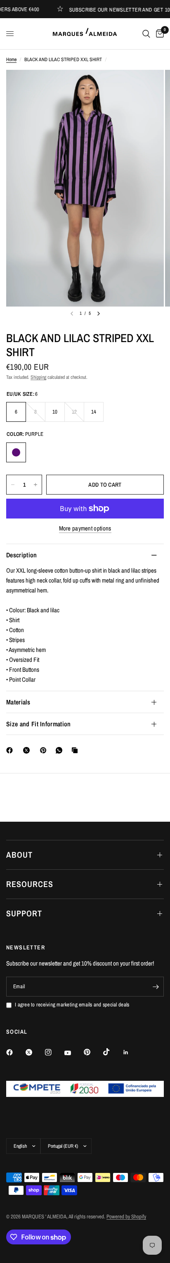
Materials (18, 701)
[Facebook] (11, 750)
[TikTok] (112, 1052)
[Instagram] (54, 1052)
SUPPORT (24, 913)
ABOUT (19, 854)
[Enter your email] (155, 987)
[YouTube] (73, 1053)
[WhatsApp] (61, 750)
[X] (28, 750)
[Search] (146, 33)
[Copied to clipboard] (76, 750)
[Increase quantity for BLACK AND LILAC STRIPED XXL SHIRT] (35, 484)
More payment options (85, 528)
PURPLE (16, 452)
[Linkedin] (132, 1052)
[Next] (99, 314)
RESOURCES (29, 884)
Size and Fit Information (38, 723)
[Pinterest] (45, 750)
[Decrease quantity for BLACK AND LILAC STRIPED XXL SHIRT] (13, 484)
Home (11, 59)
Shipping (38, 377)
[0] (158, 33)
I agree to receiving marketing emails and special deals (72, 1004)
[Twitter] (35, 1052)
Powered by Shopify (126, 1216)
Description (21, 554)
